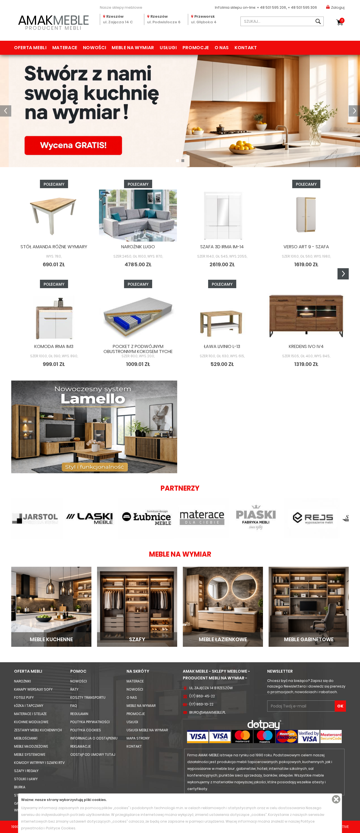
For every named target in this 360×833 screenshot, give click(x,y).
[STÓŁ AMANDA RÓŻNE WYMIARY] (54, 216)
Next (343, 273)
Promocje (196, 47)
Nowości (94, 47)
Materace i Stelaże (30, 713)
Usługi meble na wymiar (147, 730)
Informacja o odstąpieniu (94, 738)
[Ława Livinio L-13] (222, 316)
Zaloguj (338, 7)
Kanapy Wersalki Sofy (33, 689)
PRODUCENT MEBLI (53, 21)
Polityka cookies (85, 730)
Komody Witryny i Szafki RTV (39, 762)
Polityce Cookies (60, 828)
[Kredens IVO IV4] (306, 316)
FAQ (73, 705)
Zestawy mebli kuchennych (38, 730)
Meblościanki (25, 738)
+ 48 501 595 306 (302, 7)
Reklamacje (80, 746)
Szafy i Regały (26, 770)
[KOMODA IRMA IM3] (54, 316)
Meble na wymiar (133, 47)
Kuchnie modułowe (31, 722)
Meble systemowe (29, 754)
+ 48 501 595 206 (271, 7)
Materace (64, 47)
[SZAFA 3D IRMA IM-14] (222, 216)
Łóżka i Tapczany (28, 705)
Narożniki (22, 681)
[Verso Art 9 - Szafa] (306, 216)
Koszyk (342, 20)
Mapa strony (138, 738)
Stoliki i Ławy (26, 779)
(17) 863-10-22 (201, 704)
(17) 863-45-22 (202, 696)
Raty (74, 689)
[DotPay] (264, 724)
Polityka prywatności (90, 722)
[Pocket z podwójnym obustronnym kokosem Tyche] (138, 316)
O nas (222, 47)
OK (340, 706)
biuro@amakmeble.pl (207, 712)
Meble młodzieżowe (31, 746)
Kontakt (246, 47)
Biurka (19, 787)
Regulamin (79, 713)
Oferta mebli (30, 47)
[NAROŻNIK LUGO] (138, 216)
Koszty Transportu (87, 697)
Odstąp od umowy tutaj (92, 754)
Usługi (168, 47)
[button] (5, 111)
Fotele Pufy (24, 697)
